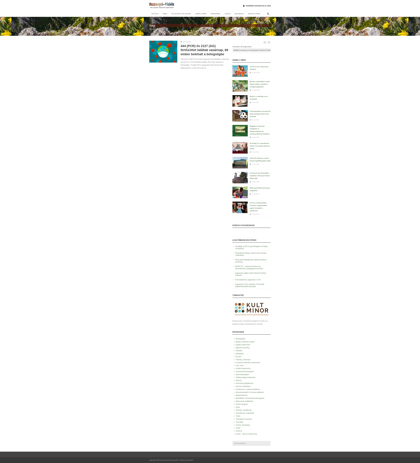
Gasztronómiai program (245, 371)
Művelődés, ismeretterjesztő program (250, 398)
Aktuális (155, 14)
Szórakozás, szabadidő (245, 413)
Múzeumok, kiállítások (244, 401)
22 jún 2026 (255, 182)
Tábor (238, 416)
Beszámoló (239, 14)
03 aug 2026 (256, 90)
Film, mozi (240, 365)
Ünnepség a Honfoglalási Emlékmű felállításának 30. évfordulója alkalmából (252, 50)
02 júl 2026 (255, 120)
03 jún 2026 (255, 214)
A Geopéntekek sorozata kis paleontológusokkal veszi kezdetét (260, 113)
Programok (215, 14)
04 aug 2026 (256, 73)
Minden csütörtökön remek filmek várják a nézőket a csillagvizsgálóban (260, 84)
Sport (238, 407)
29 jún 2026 (255, 152)
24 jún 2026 (255, 164)
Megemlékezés (242, 395)
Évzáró (238, 357)
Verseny (239, 431)
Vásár (238, 428)
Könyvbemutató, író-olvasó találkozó (250, 392)
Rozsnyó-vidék (254, 14)
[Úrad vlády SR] (251, 309)
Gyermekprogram (242, 374)
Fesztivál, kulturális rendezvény (248, 362)
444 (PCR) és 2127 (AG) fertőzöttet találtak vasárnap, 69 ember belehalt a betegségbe (204, 50)
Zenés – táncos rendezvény (246, 434)
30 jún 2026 (255, 137)
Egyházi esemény (243, 348)
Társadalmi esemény (244, 419)
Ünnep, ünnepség (243, 425)
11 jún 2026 (255, 194)
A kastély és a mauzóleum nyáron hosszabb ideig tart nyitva (260, 145)
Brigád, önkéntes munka (245, 342)
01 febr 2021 (187, 42)
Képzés (239, 380)
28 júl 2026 (255, 102)
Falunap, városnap (243, 360)
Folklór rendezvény (243, 368)
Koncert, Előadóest (243, 386)
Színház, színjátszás (244, 410)
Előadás (239, 351)
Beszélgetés (240, 339)
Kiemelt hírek (200, 14)
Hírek (165, 14)
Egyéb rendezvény (243, 345)
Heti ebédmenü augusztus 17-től (247, 280)
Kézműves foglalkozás (244, 383)
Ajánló (228, 14)
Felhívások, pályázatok (181, 14)
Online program (242, 404)
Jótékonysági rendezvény (246, 377)
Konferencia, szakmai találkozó (248, 389)
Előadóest (240, 354)
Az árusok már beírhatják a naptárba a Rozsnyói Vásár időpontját (260, 175)
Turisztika (239, 422)
